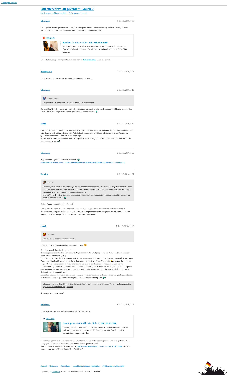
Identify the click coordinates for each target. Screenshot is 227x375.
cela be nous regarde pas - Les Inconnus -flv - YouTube (99, 346)
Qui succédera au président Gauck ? (67, 9)
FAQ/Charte (65, 366)
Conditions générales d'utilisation (86, 366)
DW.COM (50, 319)
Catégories (53, 366)
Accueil (44, 366)
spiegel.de (50, 38)
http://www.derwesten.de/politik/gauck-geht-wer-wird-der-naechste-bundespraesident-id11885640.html (83, 162)
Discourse (56, 372)
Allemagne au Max (9, 3)
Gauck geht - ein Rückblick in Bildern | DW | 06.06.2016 (89, 323)
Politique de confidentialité (113, 366)
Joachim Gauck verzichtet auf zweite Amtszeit (85, 42)
